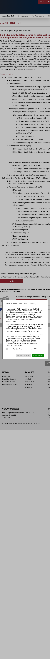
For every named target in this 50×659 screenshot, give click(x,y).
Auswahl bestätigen (23, 355)
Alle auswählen (38, 355)
